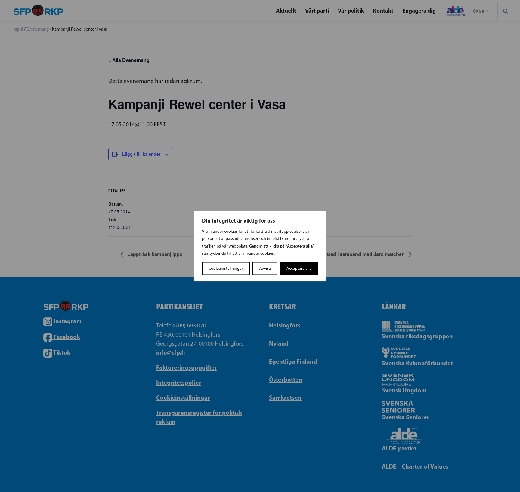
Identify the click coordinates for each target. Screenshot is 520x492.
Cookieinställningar (226, 268)
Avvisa (265, 268)
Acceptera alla (298, 268)
